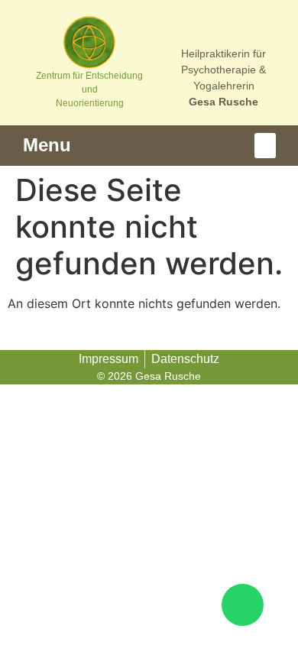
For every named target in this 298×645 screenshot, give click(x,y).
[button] (265, 145)
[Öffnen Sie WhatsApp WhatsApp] (243, 605)
